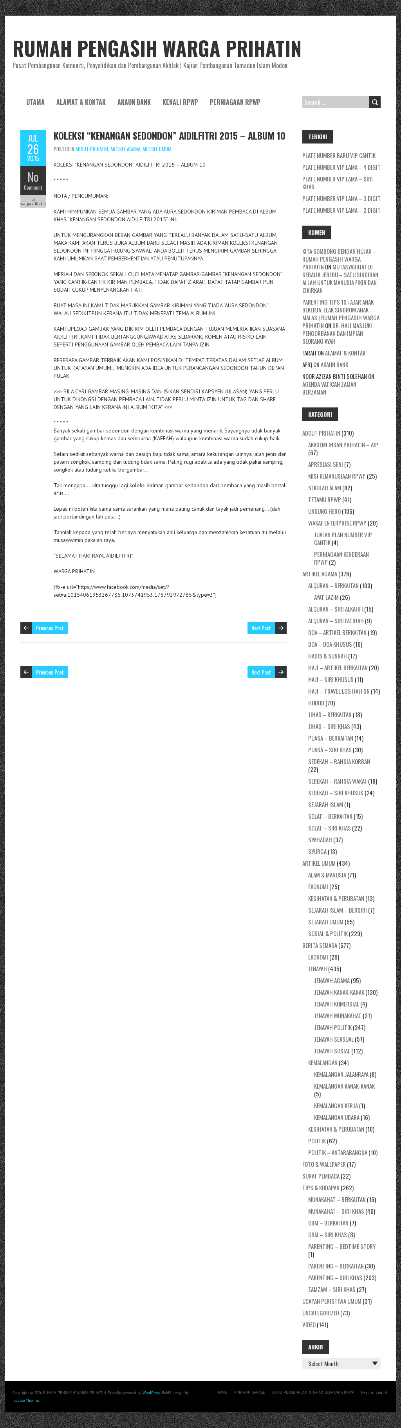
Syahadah (320, 839)
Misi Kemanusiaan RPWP (337, 476)
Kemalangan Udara (336, 1117)
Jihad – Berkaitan (330, 714)
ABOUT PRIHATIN (92, 149)
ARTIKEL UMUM (157, 149)
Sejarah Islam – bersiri (337, 910)
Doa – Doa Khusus (330, 644)
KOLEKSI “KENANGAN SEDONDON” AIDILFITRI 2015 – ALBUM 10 (169, 135)
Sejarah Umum (325, 921)
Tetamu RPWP (324, 499)
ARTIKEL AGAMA (125, 149)
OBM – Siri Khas (327, 1234)
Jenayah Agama (332, 980)
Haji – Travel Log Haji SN (339, 691)
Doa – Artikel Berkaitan (337, 632)
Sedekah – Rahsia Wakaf (337, 781)
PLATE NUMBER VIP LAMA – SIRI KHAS (337, 182)
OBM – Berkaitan (328, 1222)
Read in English (374, 1392)
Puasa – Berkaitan (330, 738)
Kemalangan (323, 1062)
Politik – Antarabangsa (337, 1152)
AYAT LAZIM (326, 597)
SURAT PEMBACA (321, 1175)
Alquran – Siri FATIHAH (336, 620)
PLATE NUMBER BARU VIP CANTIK (339, 155)
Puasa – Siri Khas (330, 749)
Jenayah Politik (333, 1027)
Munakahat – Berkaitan (337, 1199)
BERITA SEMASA (319, 945)
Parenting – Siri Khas (335, 1277)
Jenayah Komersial (336, 1003)
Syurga (317, 851)
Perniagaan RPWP (235, 102)
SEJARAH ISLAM (325, 804)
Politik (317, 1140)
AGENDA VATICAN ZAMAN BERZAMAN (329, 388)
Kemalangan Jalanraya (341, 1074)
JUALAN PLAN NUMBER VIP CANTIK (343, 538)
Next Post (261, 628)
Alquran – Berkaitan (333, 585)
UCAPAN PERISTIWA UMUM (331, 1301)
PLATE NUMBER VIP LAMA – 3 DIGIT (341, 198)
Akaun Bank (134, 102)
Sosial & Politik (328, 933)
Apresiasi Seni (325, 464)
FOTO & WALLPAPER (324, 1164)
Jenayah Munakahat (337, 1015)
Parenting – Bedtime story (342, 1246)
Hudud (316, 702)
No (33, 176)
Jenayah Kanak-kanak (339, 992)
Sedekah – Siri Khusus (335, 792)
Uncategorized (320, 1312)
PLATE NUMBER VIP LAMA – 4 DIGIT (341, 167)
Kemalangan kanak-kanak (344, 1086)
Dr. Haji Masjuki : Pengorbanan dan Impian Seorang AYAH (338, 333)
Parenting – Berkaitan (336, 1265)
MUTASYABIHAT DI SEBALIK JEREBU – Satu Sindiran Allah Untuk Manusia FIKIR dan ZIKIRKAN (340, 278)
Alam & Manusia (327, 874)
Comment (33, 187)
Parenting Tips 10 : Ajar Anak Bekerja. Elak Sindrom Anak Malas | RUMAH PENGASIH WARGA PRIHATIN (340, 314)
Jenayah (317, 968)
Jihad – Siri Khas (329, 726)
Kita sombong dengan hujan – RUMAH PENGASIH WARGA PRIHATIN (339, 259)
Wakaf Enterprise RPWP (337, 522)
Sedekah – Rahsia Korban (339, 761)
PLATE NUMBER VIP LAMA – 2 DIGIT (341, 210)
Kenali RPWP (180, 102)
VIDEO (309, 1324)
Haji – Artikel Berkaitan (338, 667)
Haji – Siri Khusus (331, 679)
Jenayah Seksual (334, 1039)
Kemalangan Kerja (336, 1105)
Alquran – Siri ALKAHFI (335, 609)
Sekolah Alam (324, 487)
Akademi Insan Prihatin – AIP (343, 444)
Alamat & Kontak (81, 102)
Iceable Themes (26, 1400)
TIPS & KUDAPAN (321, 1187)
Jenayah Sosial (332, 1050)
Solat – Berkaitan (330, 816)
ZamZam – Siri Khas (332, 1289)
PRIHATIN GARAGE (249, 1392)
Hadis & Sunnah (327, 655)
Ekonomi (318, 886)
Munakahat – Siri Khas (336, 1211)
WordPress (151, 1392)
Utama (35, 102)
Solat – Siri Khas (329, 827)
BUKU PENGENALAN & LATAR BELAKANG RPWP (313, 1392)
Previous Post (50, 628)
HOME (222, 1392)
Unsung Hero (324, 511)
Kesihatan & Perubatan (336, 898)
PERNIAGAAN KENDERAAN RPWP (341, 558)
